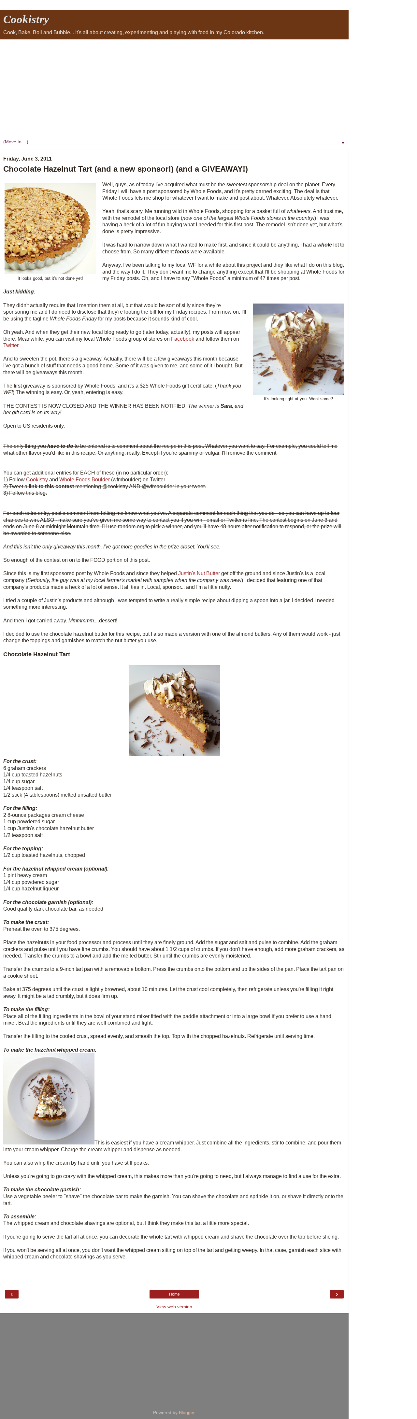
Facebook (182, 339)
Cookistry (26, 19)
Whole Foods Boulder (84, 479)
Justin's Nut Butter (199, 573)
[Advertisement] (174, 88)
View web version (174, 1306)
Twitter (10, 345)
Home (174, 1294)
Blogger (186, 1412)
